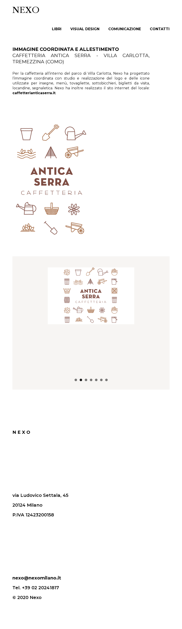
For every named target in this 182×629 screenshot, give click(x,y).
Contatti (160, 29)
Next (166, 321)
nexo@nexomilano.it (36, 578)
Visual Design (84, 29)
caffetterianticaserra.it (33, 93)
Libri (56, 29)
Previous (15, 321)
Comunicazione (124, 29)
